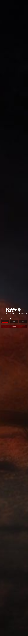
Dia (1, 318)
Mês (11, 318)
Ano (20, 318)
